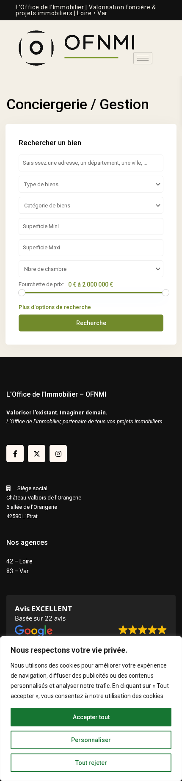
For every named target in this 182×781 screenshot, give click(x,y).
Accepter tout (91, 717)
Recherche (91, 323)
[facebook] (15, 453)
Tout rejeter (91, 762)
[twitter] (36, 453)
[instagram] (58, 453)
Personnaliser (91, 740)
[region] (91, 708)
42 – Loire (19, 561)
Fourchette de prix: (41, 284)
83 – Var (17, 571)
